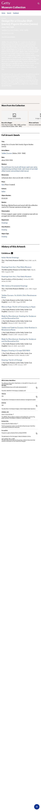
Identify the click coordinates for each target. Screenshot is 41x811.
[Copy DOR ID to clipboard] (36, 406)
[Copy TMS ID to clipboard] (36, 397)
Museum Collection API (20, 390)
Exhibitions (6, 253)
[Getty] (6, 3)
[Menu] (36, 806)
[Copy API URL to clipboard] (36, 387)
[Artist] (7, 30)
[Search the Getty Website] (38, 4)
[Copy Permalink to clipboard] (36, 433)
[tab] (7, 253)
